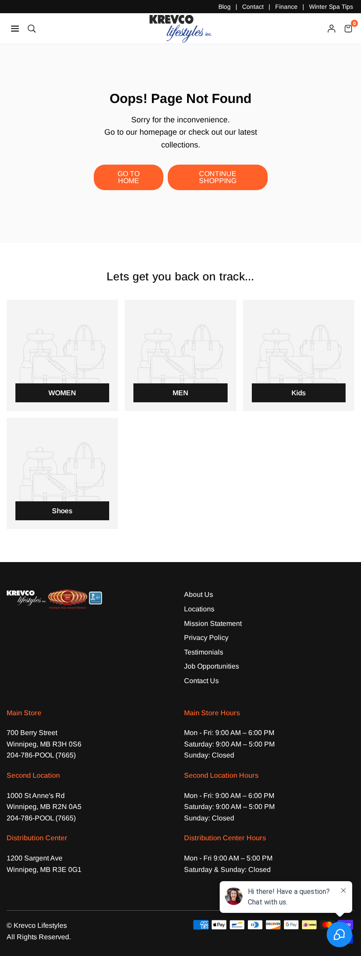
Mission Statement (213, 623)
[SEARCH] (31, 28)
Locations (199, 609)
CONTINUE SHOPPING (217, 177)
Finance (286, 6)
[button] (348, 28)
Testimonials (203, 652)
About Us (198, 594)
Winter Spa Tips (331, 6)
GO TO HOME (129, 177)
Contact (253, 6)
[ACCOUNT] (331, 28)
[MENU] (15, 28)
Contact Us (201, 680)
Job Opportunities (211, 666)
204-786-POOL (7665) (41, 755)
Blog (224, 6)
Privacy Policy (206, 637)
